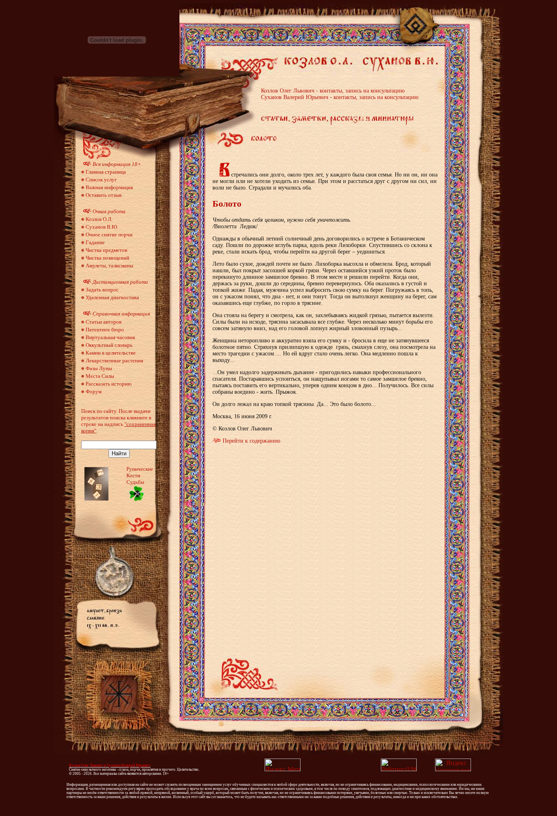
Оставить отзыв (104, 195)
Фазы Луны (99, 368)
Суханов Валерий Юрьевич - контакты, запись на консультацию (339, 97)
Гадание (95, 242)
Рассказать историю (109, 384)
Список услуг (101, 179)
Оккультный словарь (109, 345)
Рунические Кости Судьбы (139, 475)
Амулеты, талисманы (109, 265)
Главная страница (106, 172)
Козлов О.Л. (99, 219)
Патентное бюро (105, 329)
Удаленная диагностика (112, 297)
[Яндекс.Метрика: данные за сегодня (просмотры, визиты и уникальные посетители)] (283, 765)
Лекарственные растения (114, 360)
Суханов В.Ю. (102, 227)
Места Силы (100, 376)
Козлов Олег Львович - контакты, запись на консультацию (332, 91)
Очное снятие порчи (109, 235)
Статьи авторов (104, 322)
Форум (94, 391)
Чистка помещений (107, 258)
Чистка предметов (106, 250)
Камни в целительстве (111, 353)
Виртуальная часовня (110, 337)
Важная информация (109, 187)
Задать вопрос (102, 290)
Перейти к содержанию (251, 441)
